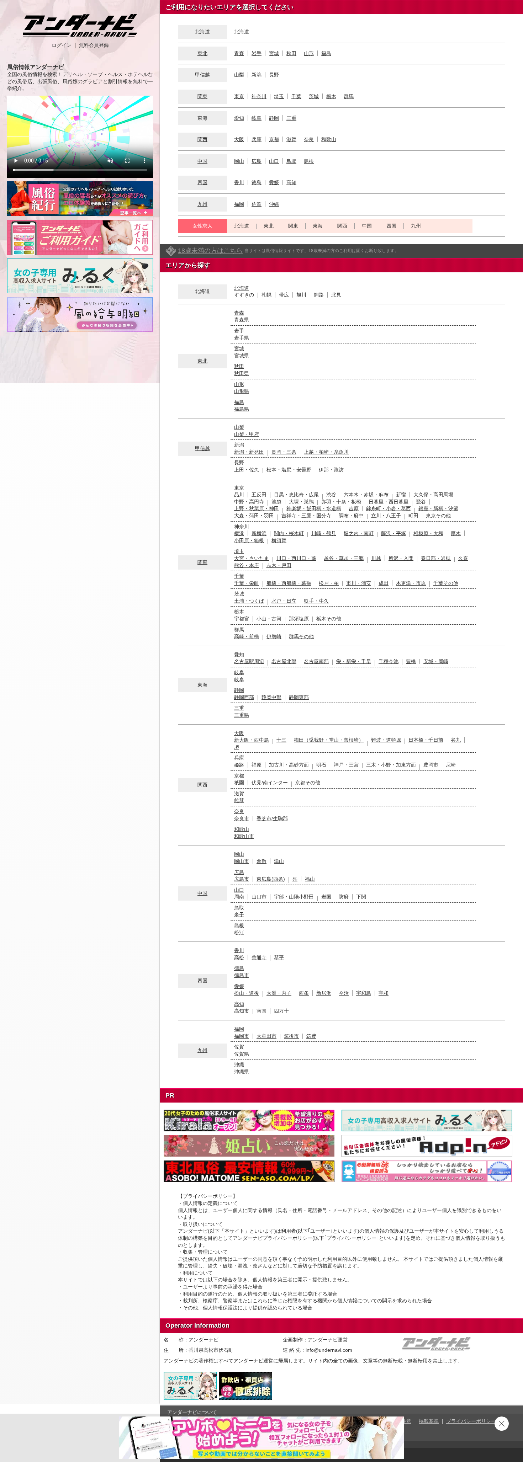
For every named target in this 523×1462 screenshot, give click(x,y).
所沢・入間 (401, 558)
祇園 (239, 782)
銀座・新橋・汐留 (438, 508)
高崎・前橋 (246, 636)
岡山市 (241, 861)
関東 (202, 96)
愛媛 (274, 182)
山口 (274, 161)
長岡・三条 (283, 452)
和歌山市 (244, 836)
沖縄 (274, 204)
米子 (239, 914)
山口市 (259, 897)
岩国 (326, 897)
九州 (202, 204)
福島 (326, 53)
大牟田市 (266, 1036)
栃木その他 (328, 618)
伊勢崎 (273, 636)
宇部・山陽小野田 (294, 897)
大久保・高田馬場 (433, 494)
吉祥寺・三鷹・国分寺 (306, 515)
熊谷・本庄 (246, 565)
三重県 (241, 715)
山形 (309, 53)
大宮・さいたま (251, 558)
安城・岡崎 (435, 661)
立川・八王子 (386, 515)
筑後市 (291, 1036)
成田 (384, 583)
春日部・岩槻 (436, 558)
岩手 (257, 53)
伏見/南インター (270, 782)
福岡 (239, 204)
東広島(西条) (271, 879)
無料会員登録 (94, 45)
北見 (336, 295)
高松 (239, 957)
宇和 (384, 993)
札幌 (266, 295)
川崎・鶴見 (323, 533)
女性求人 (202, 226)
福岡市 (241, 1036)
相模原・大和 (428, 533)
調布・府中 (351, 515)
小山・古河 (269, 618)
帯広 (284, 295)
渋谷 (331, 494)
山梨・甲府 (246, 434)
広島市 (241, 879)
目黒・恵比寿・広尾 (296, 494)
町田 (413, 515)
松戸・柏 (329, 583)
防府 (344, 897)
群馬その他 (301, 636)
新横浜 (259, 533)
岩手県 (241, 338)
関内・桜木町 (289, 533)
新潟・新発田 (249, 452)
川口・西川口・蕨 (296, 558)
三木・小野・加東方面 (391, 765)
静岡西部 (244, 697)
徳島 (257, 182)
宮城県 (241, 355)
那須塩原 (299, 618)
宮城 (274, 53)
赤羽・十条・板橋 (341, 502)
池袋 (276, 502)
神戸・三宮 (346, 765)
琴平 (279, 957)
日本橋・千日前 (425, 740)
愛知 (239, 118)
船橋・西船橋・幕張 (288, 583)
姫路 (239, 765)
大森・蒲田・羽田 (254, 515)
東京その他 (438, 515)
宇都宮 (241, 618)
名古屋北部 (283, 661)
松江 (239, 932)
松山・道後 (246, 993)
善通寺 (259, 957)
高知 (291, 182)
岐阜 (257, 118)
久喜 (463, 558)
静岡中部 (271, 697)
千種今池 (388, 661)
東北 (202, 53)
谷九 (456, 740)
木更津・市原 (411, 583)
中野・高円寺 (249, 502)
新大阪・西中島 (251, 740)
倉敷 (261, 861)
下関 (361, 897)
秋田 (291, 53)
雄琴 (239, 800)
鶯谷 (421, 502)
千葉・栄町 (246, 583)
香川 (239, 182)
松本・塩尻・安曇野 (288, 470)
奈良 (309, 139)
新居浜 (323, 993)
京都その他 (307, 782)
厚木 (456, 533)
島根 (309, 161)
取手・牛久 (316, 601)
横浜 (239, 533)
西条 (304, 993)
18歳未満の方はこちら (210, 250)
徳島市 (241, 975)
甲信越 (202, 75)
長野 (274, 75)
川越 (376, 558)
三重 (291, 118)
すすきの (244, 295)
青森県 (241, 319)
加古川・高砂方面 (289, 765)
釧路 (319, 295)
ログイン (62, 45)
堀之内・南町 (359, 533)
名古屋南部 (316, 661)
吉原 (354, 508)
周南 (239, 897)
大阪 (239, 139)
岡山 (239, 161)
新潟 (257, 75)
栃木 (331, 96)
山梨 (239, 75)
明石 (321, 765)
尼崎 (451, 765)
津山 (279, 861)
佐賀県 (241, 1054)
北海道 (241, 31)
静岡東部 (299, 697)
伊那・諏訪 (331, 470)
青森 (239, 53)
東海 (318, 226)
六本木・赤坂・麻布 (366, 494)
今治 (344, 993)
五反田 (259, 494)
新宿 (401, 494)
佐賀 (257, 204)
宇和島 (363, 993)
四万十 (281, 1011)
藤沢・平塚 (393, 533)
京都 (274, 139)
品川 (239, 494)
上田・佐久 (246, 470)
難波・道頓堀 (386, 740)
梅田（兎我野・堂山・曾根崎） (329, 740)
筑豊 (311, 1036)
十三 (281, 740)
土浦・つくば (249, 601)
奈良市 (241, 818)
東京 (239, 96)
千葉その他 (445, 583)
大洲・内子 (278, 993)
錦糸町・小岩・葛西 (388, 508)
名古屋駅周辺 (249, 661)
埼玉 (279, 96)
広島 (257, 161)
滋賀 (291, 139)
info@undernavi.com (329, 1350)
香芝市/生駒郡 (272, 818)
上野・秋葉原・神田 (256, 508)
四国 (202, 182)
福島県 (241, 409)
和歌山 (328, 139)
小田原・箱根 (249, 540)
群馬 (349, 96)
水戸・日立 (283, 601)
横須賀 (278, 540)
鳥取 (291, 161)
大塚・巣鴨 (301, 502)
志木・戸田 (278, 565)
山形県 (241, 391)
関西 (202, 139)
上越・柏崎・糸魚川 (326, 452)
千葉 (296, 96)
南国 (261, 1011)
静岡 (274, 118)
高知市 (241, 1011)
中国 (202, 161)
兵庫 (257, 139)
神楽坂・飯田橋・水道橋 (313, 508)
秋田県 (241, 373)
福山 (310, 879)
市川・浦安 (358, 583)
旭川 (301, 295)
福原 (257, 765)
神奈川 (259, 96)
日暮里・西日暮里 (388, 502)
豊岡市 (430, 765)
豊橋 (411, 661)
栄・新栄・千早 (353, 661)
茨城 (314, 96)
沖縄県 (241, 1071)
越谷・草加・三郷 (344, 558)
